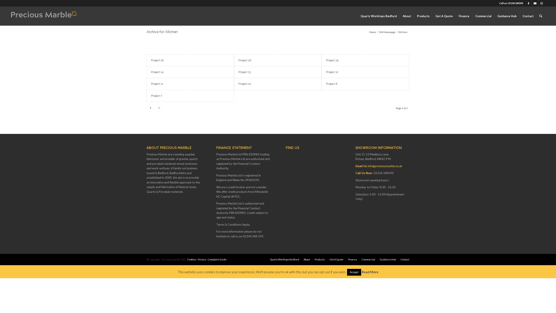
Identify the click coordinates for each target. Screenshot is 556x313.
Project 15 (332, 60)
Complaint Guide (217, 259)
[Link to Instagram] (541, 3)
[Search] (540, 16)
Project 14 (157, 72)
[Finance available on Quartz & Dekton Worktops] (43, 16)
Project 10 (244, 83)
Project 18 (157, 60)
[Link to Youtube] (535, 3)
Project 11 (157, 83)
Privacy (202, 259)
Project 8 (332, 83)
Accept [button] (354, 272)
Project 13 (244, 72)
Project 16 (244, 60)
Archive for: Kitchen (162, 32)
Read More (370, 272)
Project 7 (156, 95)
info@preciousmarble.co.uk (385, 166)
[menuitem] (379, 16)
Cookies (191, 259)
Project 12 (332, 72)
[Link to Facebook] (528, 3)
